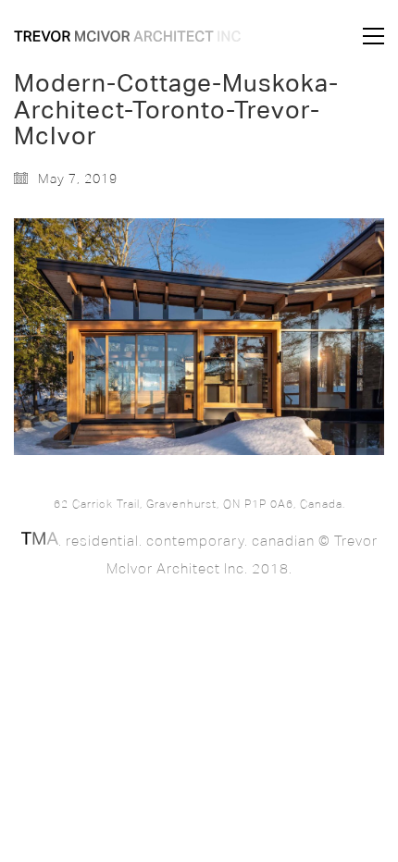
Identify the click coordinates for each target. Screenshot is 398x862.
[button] (373, 36)
